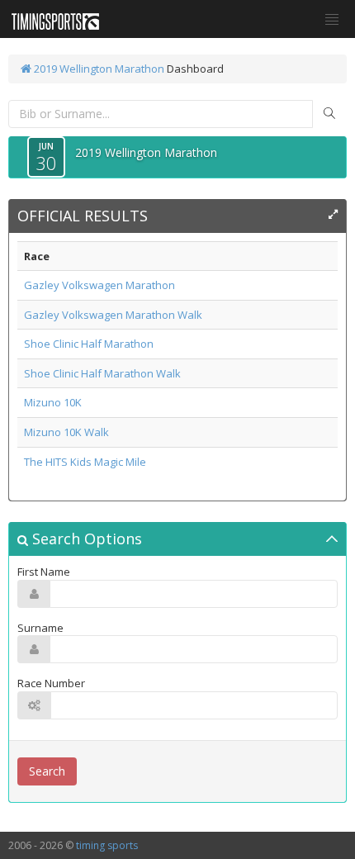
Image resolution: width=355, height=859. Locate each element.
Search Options (85, 538)
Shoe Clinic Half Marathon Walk (102, 373)
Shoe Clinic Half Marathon (89, 343)
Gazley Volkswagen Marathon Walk (113, 314)
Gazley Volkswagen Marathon (99, 285)
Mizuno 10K (53, 402)
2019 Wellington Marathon (97, 68)
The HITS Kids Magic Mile (85, 461)
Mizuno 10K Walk (66, 432)
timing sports (107, 845)
